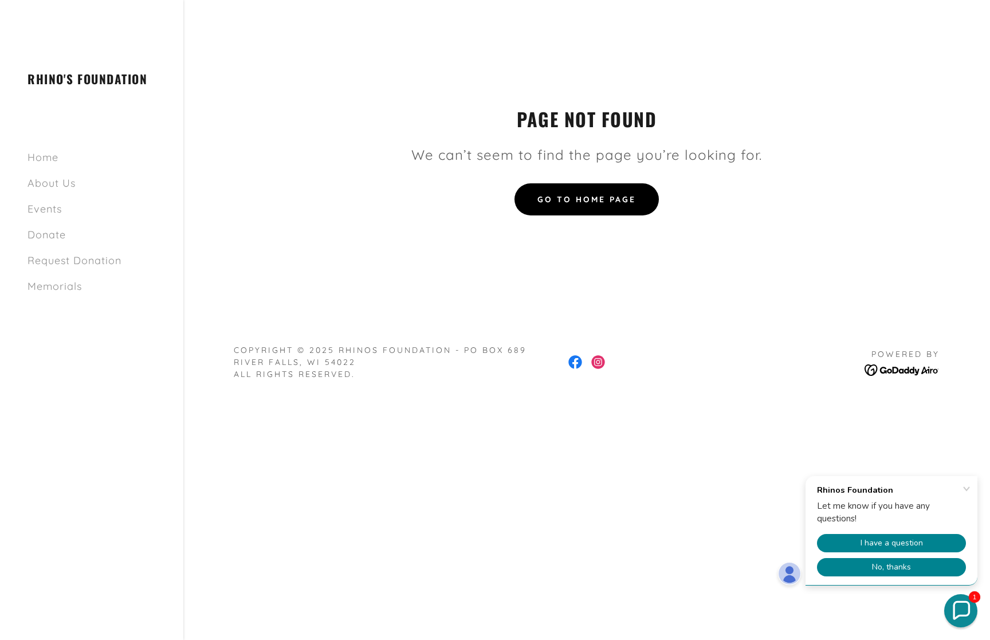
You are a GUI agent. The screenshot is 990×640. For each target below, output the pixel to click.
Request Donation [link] (74, 260)
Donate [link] (47, 234)
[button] (960, 610)
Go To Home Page (586, 199)
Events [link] (45, 208)
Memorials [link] (55, 286)
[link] (87, 80)
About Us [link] (52, 183)
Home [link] (43, 157)
